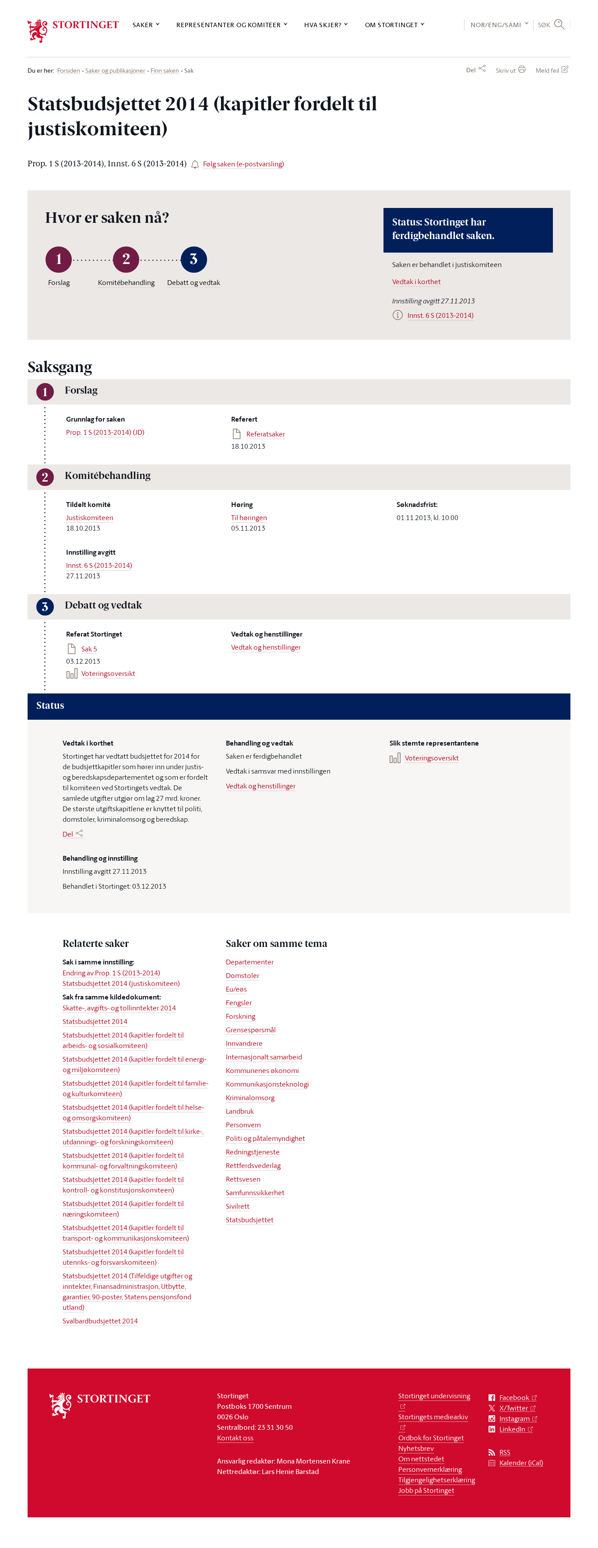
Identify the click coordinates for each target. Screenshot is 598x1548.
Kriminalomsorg (250, 1097)
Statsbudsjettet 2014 (95, 1021)
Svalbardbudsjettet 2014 (100, 1321)
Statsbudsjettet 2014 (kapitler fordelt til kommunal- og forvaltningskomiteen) (123, 1160)
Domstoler (242, 975)
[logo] (73, 31)
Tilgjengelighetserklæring (436, 1480)
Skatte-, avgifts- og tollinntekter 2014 (119, 1008)
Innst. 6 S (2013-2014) (99, 565)
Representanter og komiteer (228, 24)
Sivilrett (238, 1206)
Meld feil (547, 70)
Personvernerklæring (430, 1469)
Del (471, 70)
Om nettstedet (421, 1459)
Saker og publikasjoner (115, 70)
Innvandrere (244, 1043)
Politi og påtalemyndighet (265, 1138)
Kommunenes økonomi (262, 1070)
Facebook (514, 1397)
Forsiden (68, 70)
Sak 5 (89, 649)
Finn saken (165, 70)
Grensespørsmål (251, 1029)
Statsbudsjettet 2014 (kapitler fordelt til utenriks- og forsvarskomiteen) (123, 1257)
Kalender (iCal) (521, 1463)
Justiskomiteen (89, 517)
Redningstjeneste (253, 1152)
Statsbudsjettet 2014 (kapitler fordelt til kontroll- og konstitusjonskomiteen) (123, 1185)
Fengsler (239, 1002)
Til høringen (249, 517)
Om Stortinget (391, 24)
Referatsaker (265, 434)
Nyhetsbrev (416, 1448)
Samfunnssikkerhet (255, 1192)
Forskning (240, 1016)
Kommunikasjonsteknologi (267, 1084)
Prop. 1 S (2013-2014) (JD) (105, 432)
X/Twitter (514, 1408)
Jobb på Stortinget (426, 1490)
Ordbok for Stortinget (431, 1437)
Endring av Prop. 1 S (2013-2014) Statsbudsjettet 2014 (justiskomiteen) (121, 978)
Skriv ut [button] (506, 70)
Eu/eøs (236, 989)
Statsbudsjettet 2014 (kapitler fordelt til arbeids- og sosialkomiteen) (123, 1040)
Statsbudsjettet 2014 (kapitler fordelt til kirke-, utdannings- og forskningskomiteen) (133, 1136)
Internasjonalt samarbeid (264, 1057)
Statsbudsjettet (250, 1219)
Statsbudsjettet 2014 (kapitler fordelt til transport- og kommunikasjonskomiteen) (126, 1233)
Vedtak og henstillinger (266, 647)
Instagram (515, 1418)
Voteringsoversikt (108, 673)
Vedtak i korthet (416, 281)
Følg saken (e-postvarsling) (243, 164)
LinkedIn (512, 1429)
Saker (143, 24)
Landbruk (240, 1111)
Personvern (243, 1124)
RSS (505, 1452)
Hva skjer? (322, 24)
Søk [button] (544, 24)
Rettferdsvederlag (253, 1165)
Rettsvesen (243, 1179)
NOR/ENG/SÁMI (496, 25)
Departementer (250, 962)
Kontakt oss (235, 1437)
